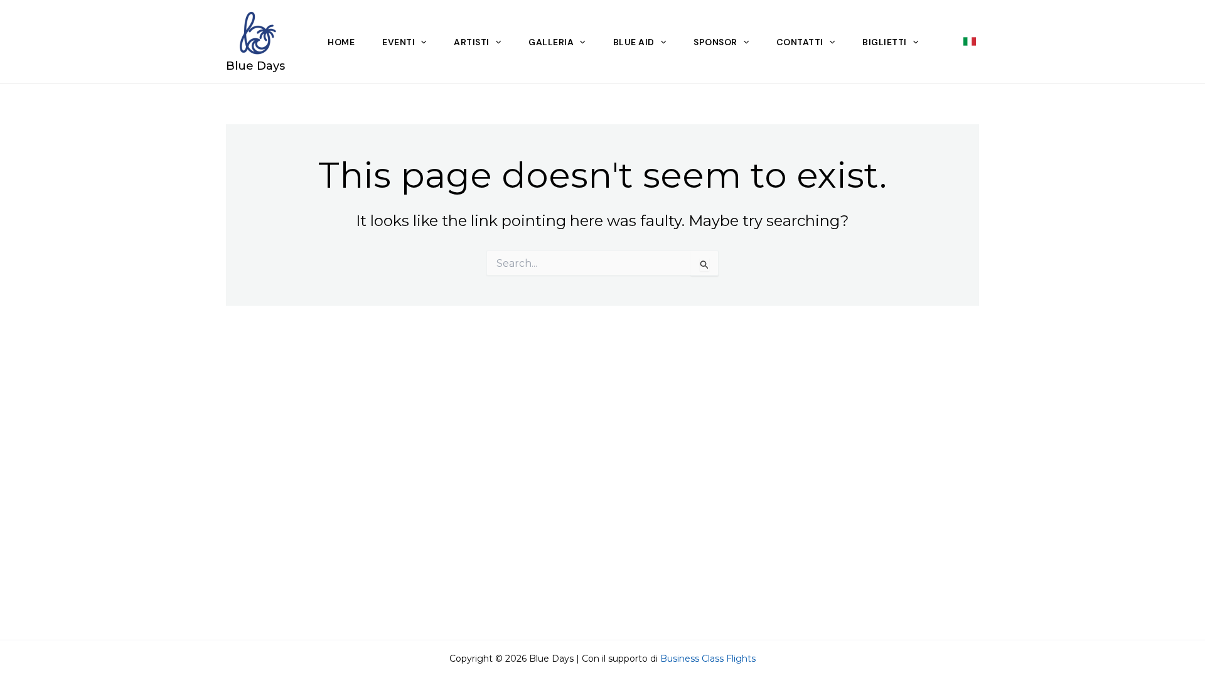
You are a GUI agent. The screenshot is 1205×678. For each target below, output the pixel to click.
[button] (971, 41)
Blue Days (255, 66)
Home (341, 42)
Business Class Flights (708, 658)
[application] (420, 42)
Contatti (799, 42)
